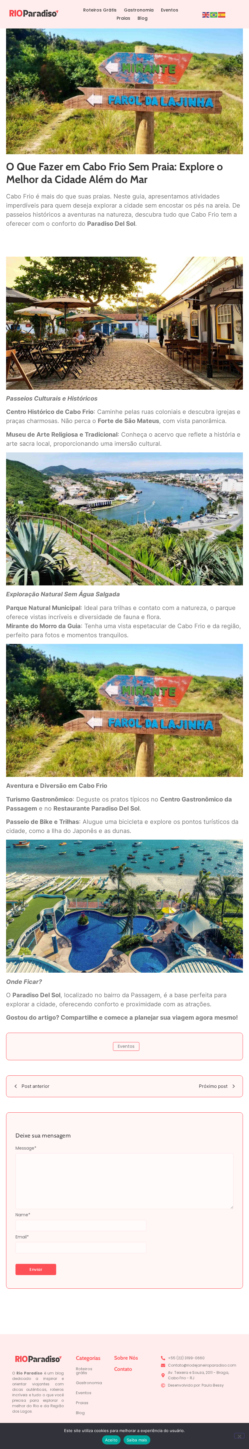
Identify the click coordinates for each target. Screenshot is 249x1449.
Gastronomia (139, 10)
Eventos (169, 10)
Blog (143, 18)
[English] (206, 14)
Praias (123, 18)
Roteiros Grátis (100, 10)
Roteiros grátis (84, 1371)
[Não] (239, 1435)
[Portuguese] (214, 14)
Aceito (111, 1439)
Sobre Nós (126, 1358)
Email (22, 1237)
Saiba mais (137, 1439)
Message (25, 1148)
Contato (123, 1369)
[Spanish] (222, 14)
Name (22, 1215)
